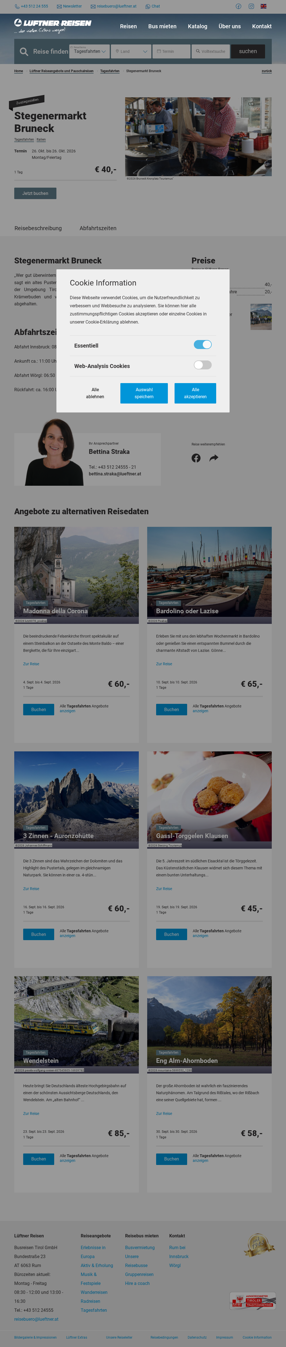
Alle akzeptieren (195, 393)
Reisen (128, 26)
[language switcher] (264, 6)
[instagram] (252, 6)
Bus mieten (162, 26)
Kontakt (262, 26)
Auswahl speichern (144, 393)
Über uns (230, 26)
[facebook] (239, 6)
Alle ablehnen (95, 393)
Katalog (197, 26)
